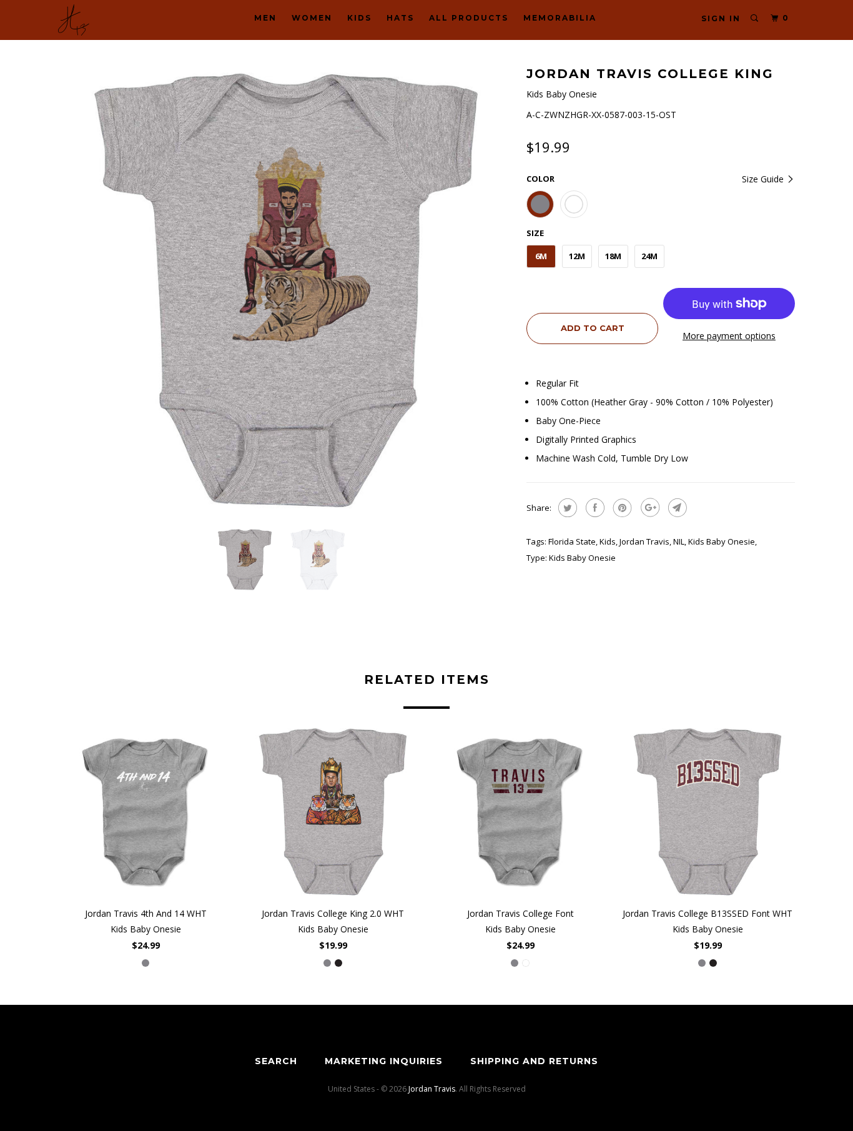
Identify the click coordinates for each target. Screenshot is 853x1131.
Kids (359, 17)
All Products (468, 17)
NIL (678, 541)
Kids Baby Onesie (721, 541)
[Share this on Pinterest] (621, 507)
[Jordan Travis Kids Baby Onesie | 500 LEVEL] (286, 290)
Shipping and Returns (534, 1061)
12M (577, 256)
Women (312, 17)
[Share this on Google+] (648, 507)
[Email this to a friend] (676, 507)
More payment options (729, 336)
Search (276, 1061)
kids (607, 541)
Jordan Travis (644, 541)
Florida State (572, 541)
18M (613, 256)
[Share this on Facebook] (593, 507)
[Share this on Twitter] (566, 507)
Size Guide (764, 179)
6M (541, 256)
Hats (400, 17)
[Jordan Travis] (122, 20)
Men (265, 17)
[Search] (754, 18)
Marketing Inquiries (384, 1061)
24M (649, 256)
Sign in (721, 18)
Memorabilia (559, 17)
